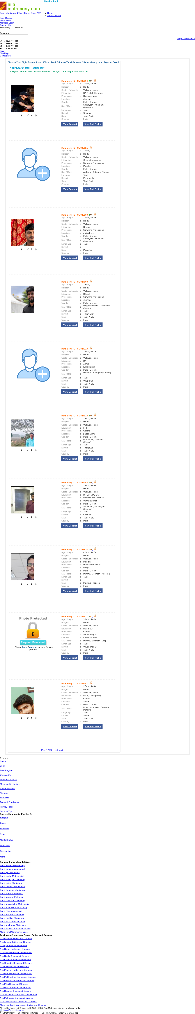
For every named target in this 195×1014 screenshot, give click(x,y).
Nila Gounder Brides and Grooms (16, 963)
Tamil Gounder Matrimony (12, 890)
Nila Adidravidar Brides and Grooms (17, 980)
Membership (6, 20)
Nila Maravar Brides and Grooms (16, 970)
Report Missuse (7, 788)
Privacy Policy (6, 807)
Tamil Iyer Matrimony (10, 872)
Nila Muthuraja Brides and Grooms (16, 998)
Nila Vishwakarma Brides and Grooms (18, 1001)
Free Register (6, 18)
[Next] (35, 117)
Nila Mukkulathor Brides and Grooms (17, 977)
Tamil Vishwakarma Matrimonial (15, 928)
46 (56, 750)
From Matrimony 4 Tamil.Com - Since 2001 (20, 13)
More (2, 857)
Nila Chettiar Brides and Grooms (15, 959)
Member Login (51, 1)
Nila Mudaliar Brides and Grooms (16, 973)
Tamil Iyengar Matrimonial (12, 869)
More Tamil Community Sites (14, 932)
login (24, 647)
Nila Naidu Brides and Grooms (14, 956)
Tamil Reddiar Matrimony (12, 918)
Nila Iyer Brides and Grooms (13, 945)
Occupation (5, 851)
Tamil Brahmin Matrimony (12, 865)
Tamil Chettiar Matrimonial (12, 886)
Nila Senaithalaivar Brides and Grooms (18, 994)
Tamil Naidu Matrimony (11, 883)
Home (50, 13)
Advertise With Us (8, 779)
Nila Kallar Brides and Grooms (14, 966)
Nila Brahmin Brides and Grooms (16, 938)
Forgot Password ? (186, 38)
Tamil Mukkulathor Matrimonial (14, 904)
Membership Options (10, 784)
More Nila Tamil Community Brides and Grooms (23, 1005)
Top (76, 1013)
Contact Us (5, 25)
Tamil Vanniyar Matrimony (12, 879)
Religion (4, 817)
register (33, 647)
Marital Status (6, 840)
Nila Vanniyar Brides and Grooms (16, 952)
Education (5, 845)
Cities (2, 834)
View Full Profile (93, 124)
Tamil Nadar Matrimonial (11, 876)
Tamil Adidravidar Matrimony (13, 907)
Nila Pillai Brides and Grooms (14, 984)
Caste (3, 823)
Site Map (4, 53)
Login (2, 766)
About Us (4, 797)
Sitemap (4, 793)
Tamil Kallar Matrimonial (11, 893)
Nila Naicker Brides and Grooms (15, 987)
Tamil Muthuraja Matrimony (13, 925)
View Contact (70, 124)
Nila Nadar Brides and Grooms (15, 949)
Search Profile (54, 15)
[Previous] (21, 117)
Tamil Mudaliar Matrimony (12, 900)
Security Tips (6, 811)
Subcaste (4, 828)
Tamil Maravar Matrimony (12, 897)
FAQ (2, 51)
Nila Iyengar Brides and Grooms (15, 942)
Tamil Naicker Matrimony (12, 914)
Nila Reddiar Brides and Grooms (15, 991)
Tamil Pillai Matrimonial (11, 911)
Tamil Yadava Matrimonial (12, 921)
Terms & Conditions (9, 802)
